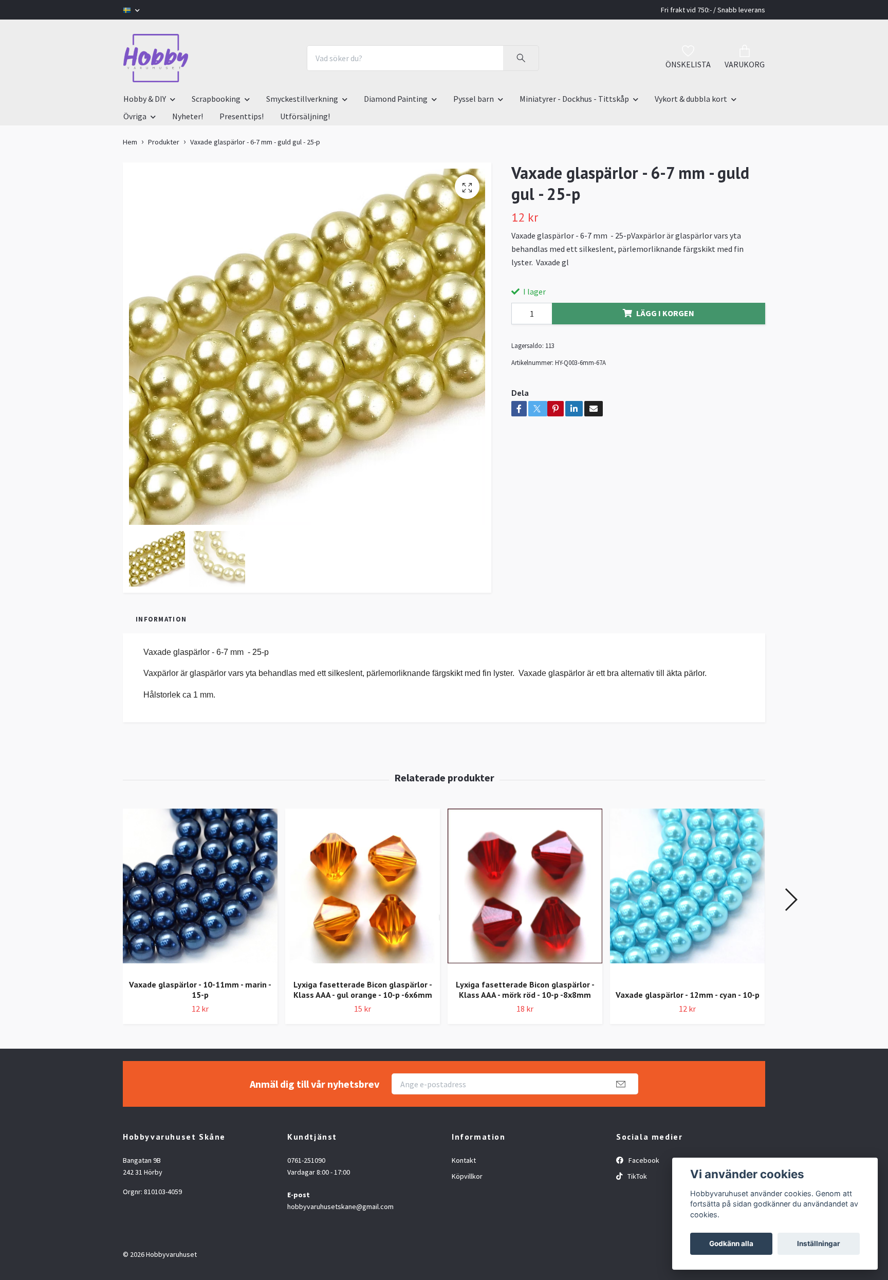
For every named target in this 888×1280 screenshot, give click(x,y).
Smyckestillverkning (302, 99)
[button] (791, 899)
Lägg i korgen (665, 313)
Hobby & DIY (144, 99)
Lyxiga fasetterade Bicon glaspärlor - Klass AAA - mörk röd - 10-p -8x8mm (525, 989)
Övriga (134, 116)
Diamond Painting (396, 99)
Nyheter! (187, 116)
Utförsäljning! (305, 116)
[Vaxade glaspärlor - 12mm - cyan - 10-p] (687, 895)
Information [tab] (161, 619)
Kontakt (464, 1160)
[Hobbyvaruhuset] (155, 58)
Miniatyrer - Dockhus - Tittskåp (574, 99)
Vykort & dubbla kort (691, 99)
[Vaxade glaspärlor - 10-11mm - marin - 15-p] (200, 890)
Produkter (163, 142)
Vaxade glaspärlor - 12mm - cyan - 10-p (688, 995)
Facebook (643, 1160)
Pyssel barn (473, 99)
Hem (130, 142)
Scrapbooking (216, 99)
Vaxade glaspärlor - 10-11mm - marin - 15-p (200, 989)
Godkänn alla (731, 1243)
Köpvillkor (467, 1176)
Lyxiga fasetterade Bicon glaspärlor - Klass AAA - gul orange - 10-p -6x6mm (362, 989)
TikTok (636, 1176)
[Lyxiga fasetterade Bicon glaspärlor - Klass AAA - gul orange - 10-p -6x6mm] (362, 890)
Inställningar (818, 1243)
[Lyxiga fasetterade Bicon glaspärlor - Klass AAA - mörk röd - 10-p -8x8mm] (525, 890)
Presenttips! (241, 116)
